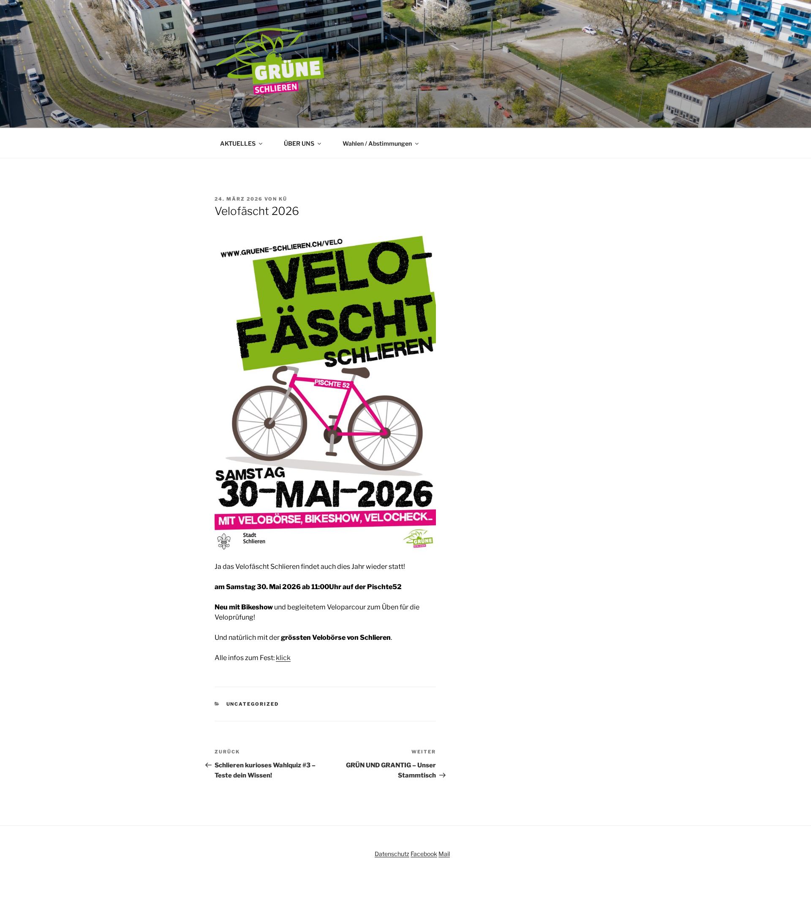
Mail (444, 853)
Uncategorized (252, 704)
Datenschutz (392, 853)
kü (283, 199)
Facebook (424, 853)
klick (283, 658)
